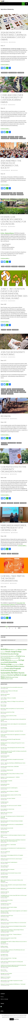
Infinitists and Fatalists (5, 694)
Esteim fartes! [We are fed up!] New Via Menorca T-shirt (12, 773)
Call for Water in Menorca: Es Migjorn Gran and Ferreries (12, 701)
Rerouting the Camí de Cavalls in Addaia (9, 907)
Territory (4, 393)
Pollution (21, 666)
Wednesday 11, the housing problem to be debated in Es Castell (13, 888)
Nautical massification (15, 664)
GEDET (16, 658)
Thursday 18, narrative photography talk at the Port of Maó (12, 747)
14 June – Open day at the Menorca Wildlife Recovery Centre (13, 763)
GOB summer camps (14, 660)
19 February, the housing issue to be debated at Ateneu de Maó (13, 926)
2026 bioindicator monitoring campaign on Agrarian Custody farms (13, 36)
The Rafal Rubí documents (6, 903)
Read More (16, 1019)
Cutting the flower (4, 876)
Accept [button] (11, 1019)
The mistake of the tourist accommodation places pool (11, 687)
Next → (20, 628)
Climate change (10, 651)
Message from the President (6, 973)
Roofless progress (4, 946)
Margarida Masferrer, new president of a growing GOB (14, 527)
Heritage (21, 660)
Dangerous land (4, 919)
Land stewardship (5, 138)
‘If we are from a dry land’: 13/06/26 (8, 798)
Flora (21, 136)
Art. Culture (16, 649)
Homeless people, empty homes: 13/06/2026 (10, 766)
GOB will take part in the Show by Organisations (12, 578)
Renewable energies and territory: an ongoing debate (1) (12, 824)
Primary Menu (26, 3)
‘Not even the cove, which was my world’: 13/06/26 (11, 805)
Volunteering (21, 72)
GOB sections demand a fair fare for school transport (11, 858)
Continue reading (5, 64)
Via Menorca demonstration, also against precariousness (12, 759)
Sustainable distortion (5, 784)
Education (11, 654)
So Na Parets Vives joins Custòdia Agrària (9, 787)
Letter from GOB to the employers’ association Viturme (12, 731)
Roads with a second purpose (6, 812)
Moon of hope (3, 969)
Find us (2, 996)
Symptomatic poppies (5, 755)
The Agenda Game (4, 954)
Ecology (9, 329)
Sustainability (23, 392)
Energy (16, 654)
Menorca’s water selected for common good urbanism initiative (13, 884)
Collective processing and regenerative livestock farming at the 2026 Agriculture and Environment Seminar (13, 966)
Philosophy (4, 442)
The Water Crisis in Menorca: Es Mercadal (9, 690)
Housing (2, 662)
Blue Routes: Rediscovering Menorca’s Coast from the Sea (12, 708)
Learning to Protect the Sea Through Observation (10, 739)
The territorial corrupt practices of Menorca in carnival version (13, 922)
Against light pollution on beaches (7, 869)
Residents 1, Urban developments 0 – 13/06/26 (10, 777)
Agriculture (4, 136)
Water (3, 677)
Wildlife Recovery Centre (7, 678)
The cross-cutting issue (5, 851)
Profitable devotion (4, 802)
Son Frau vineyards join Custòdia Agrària (9, 862)
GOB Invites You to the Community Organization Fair (13, 469)
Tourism (21, 673)
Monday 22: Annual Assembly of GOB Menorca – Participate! (13, 984)
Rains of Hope (3, 705)
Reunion (5, 416)
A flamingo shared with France (7, 915)
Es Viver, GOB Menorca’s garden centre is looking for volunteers (13, 220)
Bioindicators (4, 72)
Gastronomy (13, 658)
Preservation (4, 392)
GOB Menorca (13, 42)
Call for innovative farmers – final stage (8, 958)
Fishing (23, 656)
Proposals (11, 392)
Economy (4, 654)
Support (16, 392)
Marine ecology (6, 664)
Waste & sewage (21, 675)
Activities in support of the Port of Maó (8, 715)
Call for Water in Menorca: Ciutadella (8, 697)
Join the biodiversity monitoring (13, 353)
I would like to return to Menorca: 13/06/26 (9, 791)
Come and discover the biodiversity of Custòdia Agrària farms (12, 98)
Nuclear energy (3, 666)
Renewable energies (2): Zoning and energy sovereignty (12, 820)
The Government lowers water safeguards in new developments (13, 723)
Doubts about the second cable (7, 828)
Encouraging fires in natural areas (7, 809)
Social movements (12, 72)
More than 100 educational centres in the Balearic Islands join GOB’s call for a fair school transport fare (13, 840)
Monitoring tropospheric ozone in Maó (8, 938)
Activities (4, 329)
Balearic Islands (22, 649)
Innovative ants (4, 727)
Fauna (17, 136)
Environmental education (7, 656)
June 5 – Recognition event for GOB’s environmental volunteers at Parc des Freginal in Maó (14, 293)
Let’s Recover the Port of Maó (7, 900)
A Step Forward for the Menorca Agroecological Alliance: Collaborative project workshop (12, 930)
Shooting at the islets (5, 831)
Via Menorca (13, 194)
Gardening (8, 266)
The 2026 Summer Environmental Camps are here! (11, 873)
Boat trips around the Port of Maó (7, 712)
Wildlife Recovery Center (11, 677)
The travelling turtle (5, 865)
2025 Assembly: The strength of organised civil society (11, 164)
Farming (15, 656)
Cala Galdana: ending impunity (7, 770)
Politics (16, 666)
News (21, 664)
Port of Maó (2, 668)
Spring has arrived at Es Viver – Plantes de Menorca (11, 934)
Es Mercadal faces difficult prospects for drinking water (12, 961)
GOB (19, 658)
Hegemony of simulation (6, 977)
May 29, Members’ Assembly (6, 780)
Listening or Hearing (5, 891)
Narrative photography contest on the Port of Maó (11, 794)
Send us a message (4, 999)
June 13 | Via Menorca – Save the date (8, 844)
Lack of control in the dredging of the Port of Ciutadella (12, 855)
